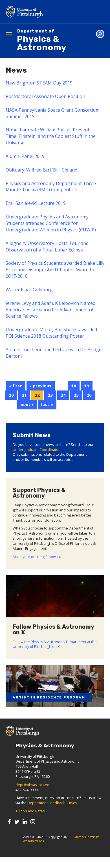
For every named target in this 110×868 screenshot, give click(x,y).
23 (50, 395)
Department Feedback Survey (52, 802)
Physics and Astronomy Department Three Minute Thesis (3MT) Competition (51, 186)
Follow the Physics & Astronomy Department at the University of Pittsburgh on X (55, 644)
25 (76, 395)
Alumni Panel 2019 (25, 156)
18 (73, 386)
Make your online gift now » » (37, 556)
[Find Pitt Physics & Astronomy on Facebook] (9, 821)
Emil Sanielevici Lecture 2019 (36, 203)
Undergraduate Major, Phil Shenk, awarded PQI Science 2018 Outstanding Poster (51, 332)
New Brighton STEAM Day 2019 (39, 83)
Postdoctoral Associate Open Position (45, 96)
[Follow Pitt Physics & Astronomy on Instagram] (32, 821)
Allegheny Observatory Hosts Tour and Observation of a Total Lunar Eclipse (47, 246)
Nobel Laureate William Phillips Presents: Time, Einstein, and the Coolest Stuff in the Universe (51, 136)
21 (24, 395)
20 (11, 395)
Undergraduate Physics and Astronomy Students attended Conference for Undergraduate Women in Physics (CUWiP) (51, 223)
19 (86, 386)
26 (89, 395)
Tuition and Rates (30, 811)
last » (47, 404)
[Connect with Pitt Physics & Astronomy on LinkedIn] (24, 821)
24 (63, 395)
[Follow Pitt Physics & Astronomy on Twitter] (17, 821)
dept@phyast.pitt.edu (34, 784)
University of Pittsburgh (46, 12)
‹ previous (40, 386)
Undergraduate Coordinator (36, 449)
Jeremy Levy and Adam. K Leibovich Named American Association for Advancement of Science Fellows (50, 309)
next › (27, 404)
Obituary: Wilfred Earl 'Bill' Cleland (41, 170)
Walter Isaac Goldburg (29, 290)
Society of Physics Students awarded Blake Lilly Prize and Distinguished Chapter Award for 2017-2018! (55, 269)
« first (15, 386)
